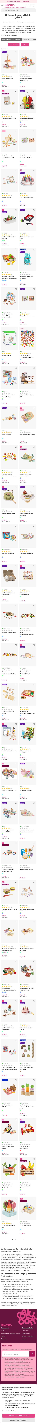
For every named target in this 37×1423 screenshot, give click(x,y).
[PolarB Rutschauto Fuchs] (5, 952)
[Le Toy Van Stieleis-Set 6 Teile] (2, 1229)
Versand (3, 1336)
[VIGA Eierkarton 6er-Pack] (2, 122)
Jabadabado (7, 1284)
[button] (2, 5)
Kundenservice (5, 1328)
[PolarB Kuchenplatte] (2, 82)
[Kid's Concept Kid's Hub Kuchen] (20, 1031)
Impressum (4, 1339)
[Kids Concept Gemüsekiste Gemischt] (2, 240)
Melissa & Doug (18, 1296)
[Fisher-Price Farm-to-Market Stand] (20, 754)
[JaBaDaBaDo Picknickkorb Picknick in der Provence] (20, 834)
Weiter (24, 1239)
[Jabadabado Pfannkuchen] (20, 557)
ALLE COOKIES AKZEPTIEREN (18, 1415)
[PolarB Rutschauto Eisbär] (4, 952)
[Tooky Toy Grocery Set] (2, 161)
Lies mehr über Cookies (8, 1411)
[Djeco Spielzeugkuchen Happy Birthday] (20, 82)
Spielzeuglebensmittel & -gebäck (26, 22)
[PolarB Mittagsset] (2, 438)
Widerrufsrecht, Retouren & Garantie (10, 1333)
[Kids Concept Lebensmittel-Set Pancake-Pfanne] (20, 913)
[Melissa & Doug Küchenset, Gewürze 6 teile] (20, 122)
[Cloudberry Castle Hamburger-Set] (20, 1150)
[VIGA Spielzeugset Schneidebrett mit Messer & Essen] (2, 478)
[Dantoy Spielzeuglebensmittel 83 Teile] (20, 636)
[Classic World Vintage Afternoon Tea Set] (20, 478)
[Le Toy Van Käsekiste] (20, 1229)
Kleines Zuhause (13, 22)
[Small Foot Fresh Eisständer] (2, 754)
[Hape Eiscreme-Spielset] (2, 557)
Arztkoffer (26, 39)
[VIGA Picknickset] (2, 1110)
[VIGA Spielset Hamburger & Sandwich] (2, 913)
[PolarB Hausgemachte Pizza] (2, 794)
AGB (2, 1330)
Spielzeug (5, 22)
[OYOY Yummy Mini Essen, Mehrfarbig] (20, 1071)
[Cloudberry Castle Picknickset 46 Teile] (20, 675)
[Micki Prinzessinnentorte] (2, 517)
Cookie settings (26, 1333)
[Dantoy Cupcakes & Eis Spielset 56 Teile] (2, 834)
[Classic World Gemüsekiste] (20, 319)
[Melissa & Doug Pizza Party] (2, 636)
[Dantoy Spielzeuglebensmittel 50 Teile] (2, 675)
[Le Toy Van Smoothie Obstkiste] (20, 1189)
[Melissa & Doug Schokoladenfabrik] (2, 319)
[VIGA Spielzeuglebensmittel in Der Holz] (20, 952)
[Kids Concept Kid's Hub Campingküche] (2, 1031)
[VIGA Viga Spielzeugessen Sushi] (20, 240)
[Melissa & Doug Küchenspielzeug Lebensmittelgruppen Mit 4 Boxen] (5, 280)
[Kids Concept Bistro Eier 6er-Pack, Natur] (2, 596)
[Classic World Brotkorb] (20, 161)
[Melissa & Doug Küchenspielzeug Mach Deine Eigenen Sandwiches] (20, 715)
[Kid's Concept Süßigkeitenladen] (20, 596)
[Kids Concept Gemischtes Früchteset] (4, 240)
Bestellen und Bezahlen (27, 1328)
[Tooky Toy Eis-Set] (2, 359)
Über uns (24, 1339)
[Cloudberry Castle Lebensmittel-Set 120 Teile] (20, 359)
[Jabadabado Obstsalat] (20, 794)
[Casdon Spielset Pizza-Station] (2, 1150)
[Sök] (3, 10)
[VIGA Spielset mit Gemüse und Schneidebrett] (2, 952)
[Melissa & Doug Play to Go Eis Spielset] (20, 280)
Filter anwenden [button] (14, 44)
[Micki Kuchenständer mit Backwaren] (20, 517)
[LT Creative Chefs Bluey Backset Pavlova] (2, 399)
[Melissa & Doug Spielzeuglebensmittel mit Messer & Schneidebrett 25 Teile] (4, 280)
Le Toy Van (6, 1296)
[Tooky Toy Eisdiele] (2, 201)
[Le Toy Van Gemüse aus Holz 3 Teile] (20, 1110)
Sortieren (25, 44)
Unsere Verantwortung (27, 1336)
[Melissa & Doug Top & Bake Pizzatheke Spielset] (20, 992)
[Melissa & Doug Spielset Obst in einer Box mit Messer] (2, 280)
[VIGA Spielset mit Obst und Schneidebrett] (7, 952)
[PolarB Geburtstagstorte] (20, 201)
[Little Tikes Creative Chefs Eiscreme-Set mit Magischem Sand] (2, 1071)
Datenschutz (25, 1330)
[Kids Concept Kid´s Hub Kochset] (2, 715)
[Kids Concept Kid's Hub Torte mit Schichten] (2, 873)
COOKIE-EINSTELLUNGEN (18, 1420)
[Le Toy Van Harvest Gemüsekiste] (2, 1189)
